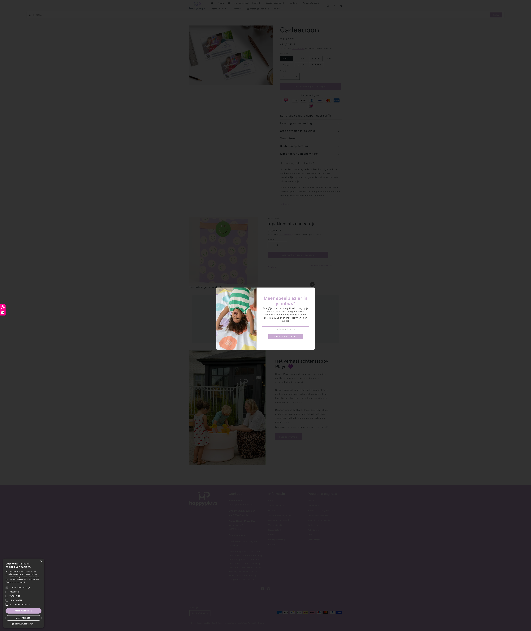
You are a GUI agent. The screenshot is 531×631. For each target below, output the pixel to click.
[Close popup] (312, 284)
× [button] (41, 561)
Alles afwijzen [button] (23, 618)
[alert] (23, 593)
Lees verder (21, 582)
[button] (23, 623)
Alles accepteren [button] (23, 611)
